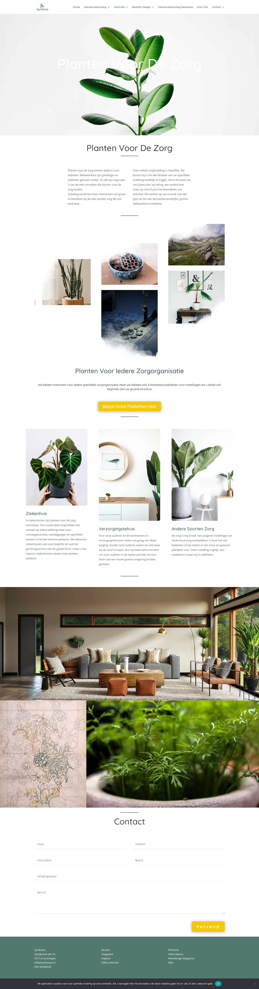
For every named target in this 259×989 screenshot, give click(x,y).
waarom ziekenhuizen (39, 553)
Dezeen (105, 950)
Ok (218, 983)
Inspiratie (119, 7)
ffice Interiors (111, 962)
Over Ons (202, 7)
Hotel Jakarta (175, 954)
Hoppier (106, 958)
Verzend (208, 926)
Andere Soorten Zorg (193, 528)
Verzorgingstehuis (117, 528)
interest (174, 950)
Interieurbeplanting (95, 7)
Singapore (107, 954)
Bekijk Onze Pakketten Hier (129, 406)
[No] (254, 983)
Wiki (170, 962)
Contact (216, 7)
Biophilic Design (141, 7)
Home (76, 7)
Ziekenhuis (36, 513)
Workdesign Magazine (181, 958)
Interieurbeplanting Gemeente (175, 7)
